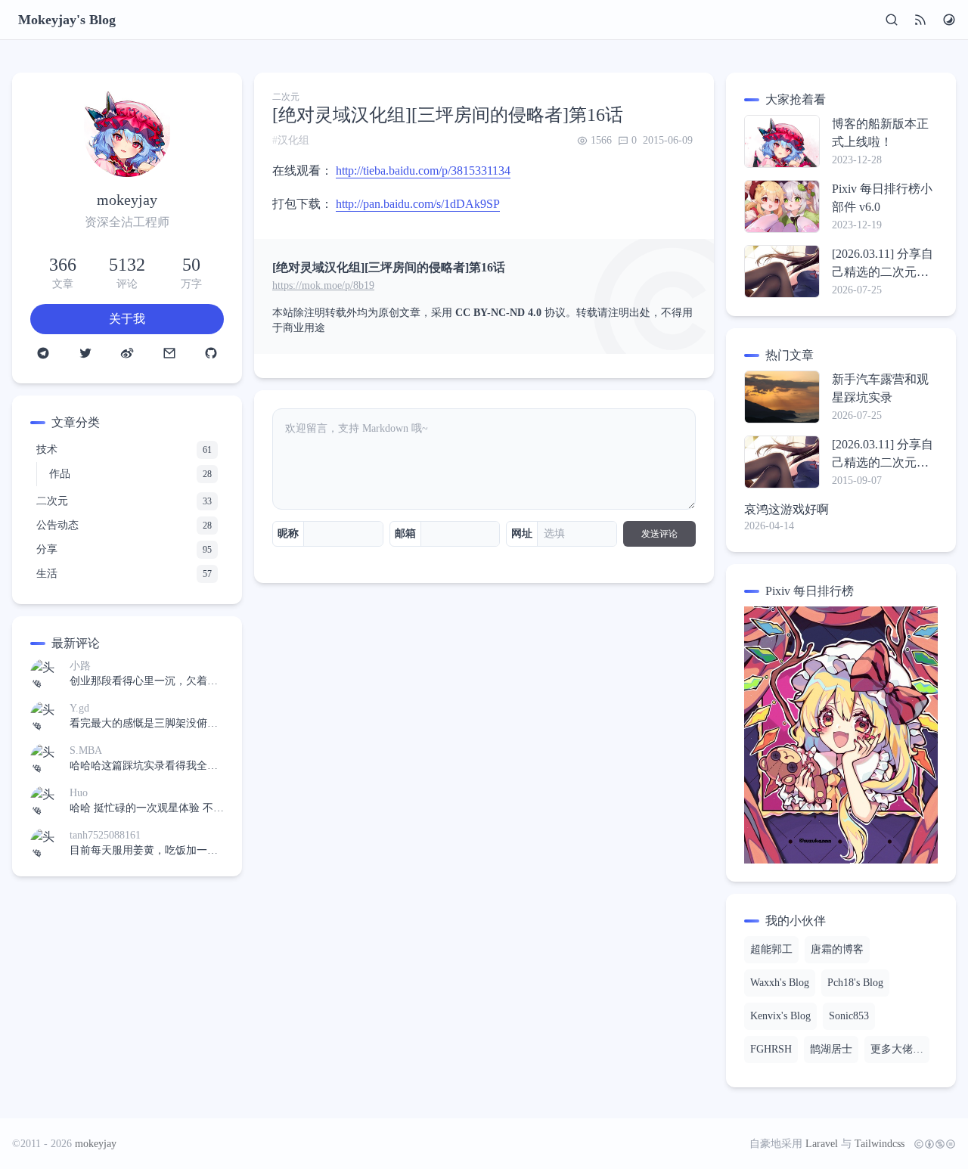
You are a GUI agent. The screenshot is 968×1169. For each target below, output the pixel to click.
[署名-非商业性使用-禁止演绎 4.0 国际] (932, 1144)
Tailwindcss (879, 1143)
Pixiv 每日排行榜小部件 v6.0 (882, 197)
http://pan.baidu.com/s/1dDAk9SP (418, 203)
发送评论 (659, 534)
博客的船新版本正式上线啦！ (880, 132)
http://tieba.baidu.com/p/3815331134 (423, 170)
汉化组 (293, 140)
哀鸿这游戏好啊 (786, 509)
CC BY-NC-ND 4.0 (498, 312)
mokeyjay (95, 1143)
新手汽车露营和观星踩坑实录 (880, 388)
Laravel (821, 1143)
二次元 (285, 96)
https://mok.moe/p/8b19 (323, 285)
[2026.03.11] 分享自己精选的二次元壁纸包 (882, 264)
